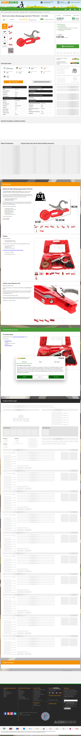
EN (51, 692)
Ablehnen (25, 376)
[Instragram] (11, 716)
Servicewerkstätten (37, 693)
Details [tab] (40, 361)
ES (61, 692)
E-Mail (65, 698)
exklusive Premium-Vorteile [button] (69, 696)
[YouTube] (8, 716)
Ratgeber (5, 695)
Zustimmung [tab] (24, 361)
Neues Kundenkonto (37, 705)
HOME (2, 12)
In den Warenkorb (69, 46)
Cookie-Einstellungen (22, 697)
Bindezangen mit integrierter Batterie (36, 12)
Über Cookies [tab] (57, 361)
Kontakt (4, 696)
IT (54, 692)
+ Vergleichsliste (14, 81)
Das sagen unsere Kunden (55, 695)
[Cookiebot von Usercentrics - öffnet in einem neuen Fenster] (59, 358)
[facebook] (5, 716)
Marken (4, 690)
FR (58, 692)
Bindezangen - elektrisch (24, 12)
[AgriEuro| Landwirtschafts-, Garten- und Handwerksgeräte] (13, 2)
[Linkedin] (15, 716)
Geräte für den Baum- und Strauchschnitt (12, 12)
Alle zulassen (56, 376)
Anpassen (40, 376)
